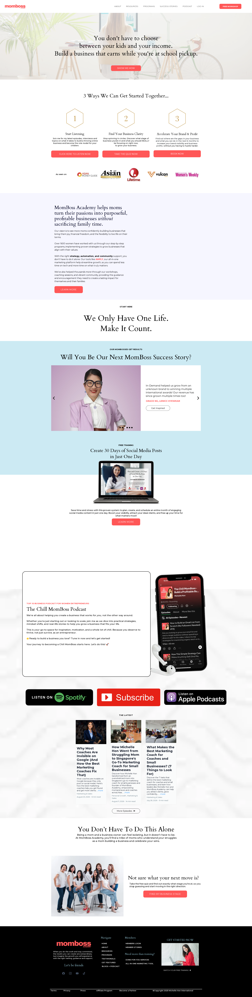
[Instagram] (70, 973)
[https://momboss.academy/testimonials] (126, 398)
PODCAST (187, 6)
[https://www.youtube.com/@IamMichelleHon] (128, 697)
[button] (91, 762)
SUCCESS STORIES (169, 6)
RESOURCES (132, 6)
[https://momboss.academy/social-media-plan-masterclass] (126, 482)
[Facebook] (63, 973)
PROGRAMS (149, 6)
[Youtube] (77, 973)
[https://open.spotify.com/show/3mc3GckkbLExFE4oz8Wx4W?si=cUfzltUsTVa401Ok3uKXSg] (181, 623)
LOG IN (200, 6)
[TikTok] (84, 973)
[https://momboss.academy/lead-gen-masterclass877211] (180, 954)
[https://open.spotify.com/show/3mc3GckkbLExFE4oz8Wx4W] (59, 697)
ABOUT (117, 6)
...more (100, 790)
